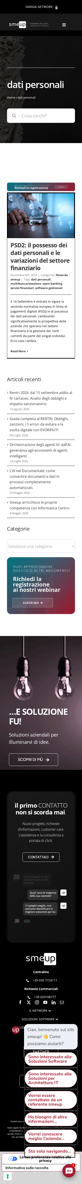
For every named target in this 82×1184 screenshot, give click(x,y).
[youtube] (45, 1002)
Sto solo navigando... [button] (49, 1151)
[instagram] (37, 1002)
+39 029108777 (45, 997)
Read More (18, 351)
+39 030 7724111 (45, 980)
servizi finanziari (22, 288)
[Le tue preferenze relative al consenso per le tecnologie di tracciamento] (7, 1176)
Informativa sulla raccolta (26, 1168)
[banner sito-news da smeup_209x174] (41, 559)
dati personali (41, 279)
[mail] (62, 1002)
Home (11, 97)
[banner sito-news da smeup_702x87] (41, 185)
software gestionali (49, 288)
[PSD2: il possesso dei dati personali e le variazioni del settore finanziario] (41, 215)
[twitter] (29, 1002)
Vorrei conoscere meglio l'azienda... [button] (46, 1136)
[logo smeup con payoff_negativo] (29, 23)
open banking (52, 284)
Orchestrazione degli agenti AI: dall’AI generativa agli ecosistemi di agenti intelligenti (40, 450)
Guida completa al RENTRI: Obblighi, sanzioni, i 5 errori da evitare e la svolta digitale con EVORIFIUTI (39, 424)
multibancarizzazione (25, 284)
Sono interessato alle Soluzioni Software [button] (50, 1059)
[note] (51, 1036)
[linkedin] (54, 1002)
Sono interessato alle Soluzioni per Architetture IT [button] (50, 1078)
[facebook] (20, 1002)
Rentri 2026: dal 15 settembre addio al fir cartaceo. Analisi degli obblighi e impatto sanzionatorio (41, 398)
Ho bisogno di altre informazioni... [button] (47, 1119)
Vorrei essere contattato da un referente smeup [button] (45, 1099)
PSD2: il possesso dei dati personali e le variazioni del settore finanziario (40, 256)
